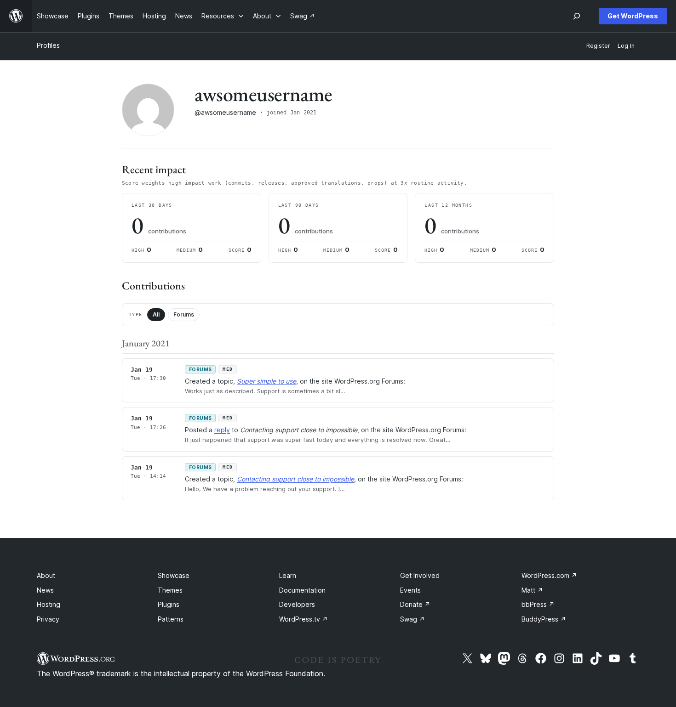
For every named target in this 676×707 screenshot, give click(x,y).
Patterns (170, 619)
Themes (170, 590)
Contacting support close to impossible (295, 479)
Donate (415, 604)
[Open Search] (577, 16)
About (46, 575)
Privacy (48, 619)
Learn (287, 575)
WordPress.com (549, 575)
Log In (626, 45)
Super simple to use (266, 381)
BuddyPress (543, 619)
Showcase (173, 575)
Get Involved (420, 575)
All (156, 314)
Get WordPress (632, 16)
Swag (412, 619)
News (45, 590)
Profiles (48, 45)
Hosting (48, 604)
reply (222, 430)
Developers (297, 604)
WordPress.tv (303, 619)
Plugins (168, 604)
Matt (532, 590)
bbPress (538, 604)
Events (410, 590)
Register (598, 45)
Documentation (302, 590)
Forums (183, 314)
